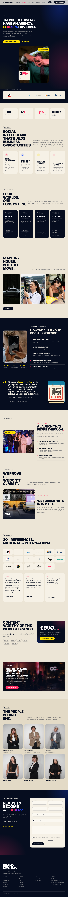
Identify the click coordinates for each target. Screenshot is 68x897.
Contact (43, 2)
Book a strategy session (11, 41)
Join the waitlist (12, 687)
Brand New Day (8, 2)
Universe (18, 2)
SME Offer (24, 2)
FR (51, 2)
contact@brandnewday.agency (10, 821)
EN (49, 2)
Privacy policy (38, 880)
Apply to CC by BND (8, 826)
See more (8, 308)
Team (33, 2)
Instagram (21, 886)
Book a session (59, 2)
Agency (4, 878)
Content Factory (6, 880)
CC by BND (38, 2)
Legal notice (38, 878)
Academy (5, 882)
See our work (26, 41)
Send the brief (38, 843)
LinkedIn (21, 884)
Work (29, 2)
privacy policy (50, 839)
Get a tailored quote (47, 638)
